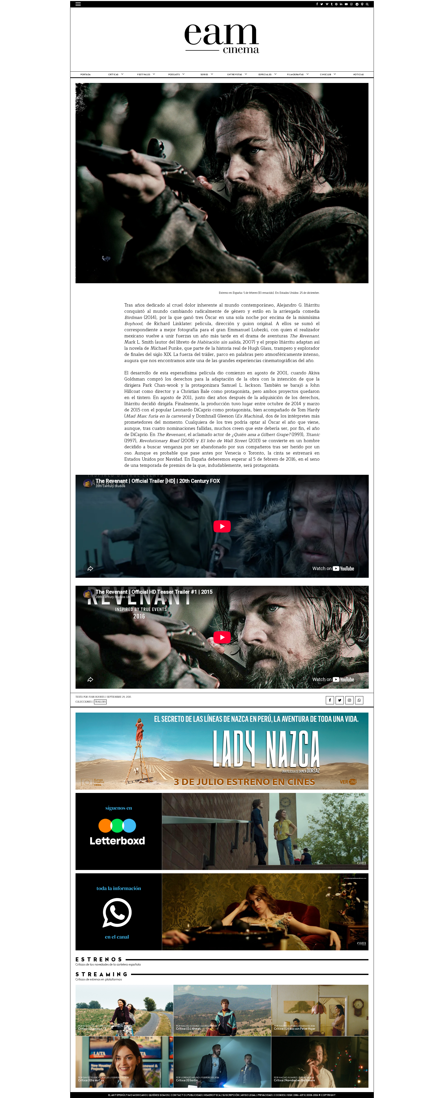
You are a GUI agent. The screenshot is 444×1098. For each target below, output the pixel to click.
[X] (340, 700)
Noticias (358, 75)
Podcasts (174, 75)
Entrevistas (234, 75)
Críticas (113, 75)
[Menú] (78, 4)
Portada (85, 75)
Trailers (100, 702)
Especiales (265, 75)
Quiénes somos (159, 1095)
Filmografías (295, 75)
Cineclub (325, 75)
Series (204, 75)
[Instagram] (349, 700)
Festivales (143, 75)
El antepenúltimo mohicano (141, 14)
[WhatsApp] (359, 700)
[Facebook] (330, 700)
